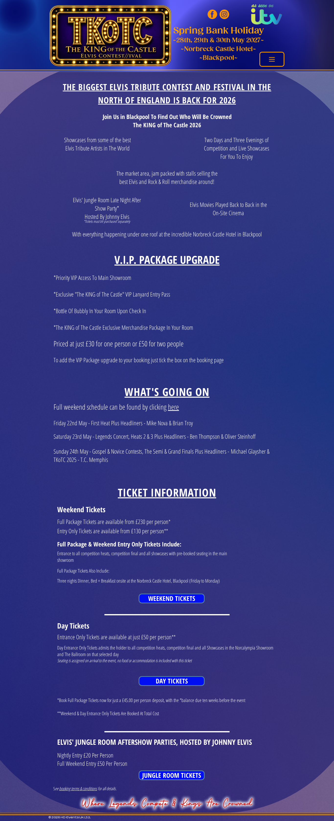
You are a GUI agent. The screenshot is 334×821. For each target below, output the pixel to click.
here (173, 407)
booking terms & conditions (78, 788)
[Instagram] (224, 14)
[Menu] (271, 59)
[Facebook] (212, 14)
